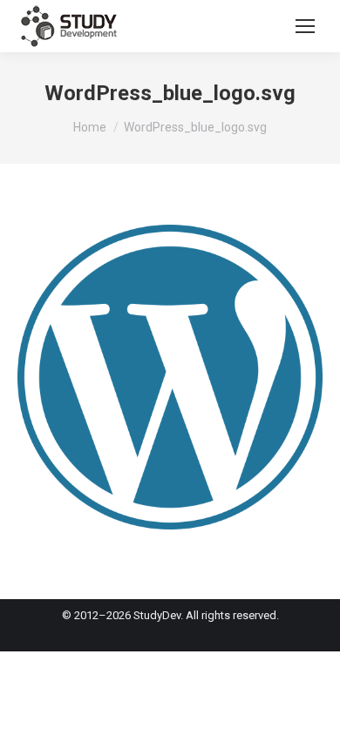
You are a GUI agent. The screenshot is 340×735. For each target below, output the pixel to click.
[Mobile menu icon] (305, 26)
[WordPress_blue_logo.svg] (170, 377)
